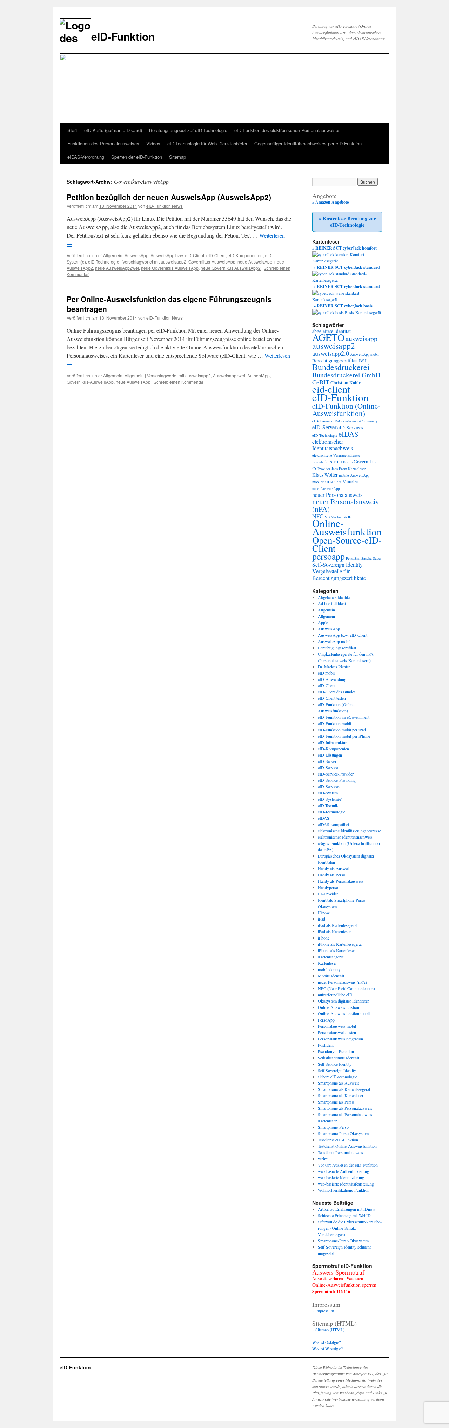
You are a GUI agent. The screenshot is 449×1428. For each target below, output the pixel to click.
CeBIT (320, 382)
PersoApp (326, 1020)
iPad (321, 919)
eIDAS (348, 434)
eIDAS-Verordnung (85, 156)
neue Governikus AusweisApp (170, 268)
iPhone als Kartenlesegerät (340, 944)
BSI (363, 360)
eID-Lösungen (330, 755)
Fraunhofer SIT (324, 461)
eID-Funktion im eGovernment (343, 717)
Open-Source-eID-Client (347, 544)
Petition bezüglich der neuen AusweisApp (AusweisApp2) (169, 197)
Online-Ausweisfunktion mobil (344, 1013)
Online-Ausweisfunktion (347, 527)
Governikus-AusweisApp (211, 262)
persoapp (328, 556)
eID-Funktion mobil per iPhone (344, 736)
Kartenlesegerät (330, 956)
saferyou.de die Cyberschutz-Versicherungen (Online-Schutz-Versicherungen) (350, 1228)
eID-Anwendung (332, 679)
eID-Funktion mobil (334, 723)
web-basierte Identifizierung (341, 1177)
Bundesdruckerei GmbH (346, 374)
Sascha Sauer (371, 558)
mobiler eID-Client (326, 481)
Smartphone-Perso (333, 1127)
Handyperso (328, 887)
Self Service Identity (334, 1064)
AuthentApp (258, 375)
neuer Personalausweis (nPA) (345, 505)
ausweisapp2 (173, 262)
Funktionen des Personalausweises (103, 143)
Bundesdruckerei (341, 367)
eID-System (328, 792)
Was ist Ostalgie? (326, 1342)
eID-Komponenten (245, 255)
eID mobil (326, 673)
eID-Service (328, 767)
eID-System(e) (330, 799)
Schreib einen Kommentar (178, 382)
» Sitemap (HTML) (328, 1329)
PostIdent (326, 1045)
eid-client (331, 389)
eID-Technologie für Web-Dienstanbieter (207, 143)
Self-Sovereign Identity (337, 564)
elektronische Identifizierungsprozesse (349, 830)
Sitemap (177, 156)
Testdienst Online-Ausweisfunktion (347, 1146)
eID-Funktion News (164, 206)
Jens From (339, 468)
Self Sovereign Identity (337, 1070)
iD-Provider (321, 468)
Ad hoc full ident (332, 603)
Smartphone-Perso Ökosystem (343, 1133)
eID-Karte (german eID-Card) (113, 130)
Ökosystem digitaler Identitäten (343, 1001)
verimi (323, 1158)
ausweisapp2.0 (330, 353)
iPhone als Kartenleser (336, 950)
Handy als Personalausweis (340, 881)
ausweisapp (361, 338)
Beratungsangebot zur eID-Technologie (188, 130)
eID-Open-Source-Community (354, 420)
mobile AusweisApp (354, 475)
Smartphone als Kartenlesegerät (344, 1089)
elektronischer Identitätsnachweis (332, 445)
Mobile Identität (331, 975)
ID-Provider (328, 893)
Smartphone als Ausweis (338, 1083)
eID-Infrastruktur (332, 742)
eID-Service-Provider (336, 774)
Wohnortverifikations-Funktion (343, 1190)
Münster (350, 481)
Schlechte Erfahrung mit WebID (344, 1215)
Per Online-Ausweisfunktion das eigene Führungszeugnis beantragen (169, 304)
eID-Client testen (332, 698)
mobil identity (329, 969)
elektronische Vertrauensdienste (336, 455)
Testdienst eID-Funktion (338, 1139)
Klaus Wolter (325, 475)
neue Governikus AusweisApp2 (231, 268)
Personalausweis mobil (337, 1026)
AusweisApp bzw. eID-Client (177, 255)
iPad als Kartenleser (334, 931)
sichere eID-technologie (337, 1076)
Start (72, 130)
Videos (153, 143)
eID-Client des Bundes (337, 692)
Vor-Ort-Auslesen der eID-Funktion (348, 1165)
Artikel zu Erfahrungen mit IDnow (346, 1209)
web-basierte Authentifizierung (343, 1171)
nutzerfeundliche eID (335, 994)
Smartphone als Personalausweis (345, 1108)
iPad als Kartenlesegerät (337, 925)
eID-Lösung (321, 420)
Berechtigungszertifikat (335, 360)
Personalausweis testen (337, 1032)
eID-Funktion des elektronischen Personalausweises (287, 130)
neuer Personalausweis (337, 494)
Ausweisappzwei (229, 375)
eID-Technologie (103, 262)
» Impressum (323, 1310)
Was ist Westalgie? (327, 1348)
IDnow (324, 912)
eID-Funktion (123, 36)
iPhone (323, 938)
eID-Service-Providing (337, 780)
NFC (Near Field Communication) (346, 988)
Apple (323, 622)
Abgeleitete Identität (334, 597)
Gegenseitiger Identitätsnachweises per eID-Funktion (308, 143)
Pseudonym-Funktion (336, 1051)
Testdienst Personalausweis (340, 1152)
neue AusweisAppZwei (117, 268)
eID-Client (216, 255)
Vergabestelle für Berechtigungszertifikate (339, 574)
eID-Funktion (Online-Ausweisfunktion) (346, 409)
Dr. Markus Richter (334, 666)
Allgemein (112, 255)
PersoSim (353, 558)
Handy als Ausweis (334, 868)
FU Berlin (345, 461)
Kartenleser (357, 468)
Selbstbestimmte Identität (338, 1057)
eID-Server (324, 427)
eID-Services (350, 427)
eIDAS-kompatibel (333, 824)
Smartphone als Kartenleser (340, 1095)
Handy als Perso (331, 874)
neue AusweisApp (254, 262)
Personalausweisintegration (340, 1038)
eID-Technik (328, 805)
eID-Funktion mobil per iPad (342, 729)
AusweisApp (136, 255)
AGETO (328, 337)
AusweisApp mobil (364, 354)
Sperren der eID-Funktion (136, 156)
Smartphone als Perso (336, 1102)
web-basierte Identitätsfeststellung (346, 1184)
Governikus (365, 461)
